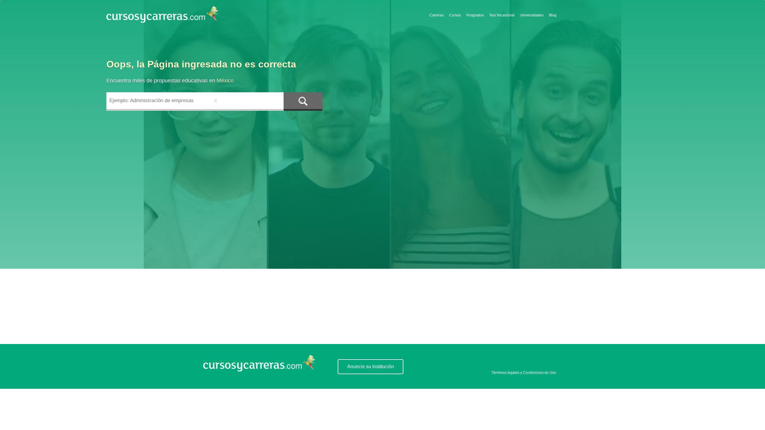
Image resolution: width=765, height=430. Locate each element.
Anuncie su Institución (370, 366)
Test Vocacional (502, 15)
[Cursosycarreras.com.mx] (162, 15)
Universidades (532, 15)
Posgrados (475, 15)
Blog (552, 15)
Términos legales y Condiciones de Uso (523, 373)
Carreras (436, 15)
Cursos (455, 15)
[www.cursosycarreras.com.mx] (259, 369)
